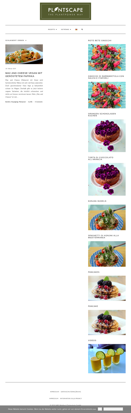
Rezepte (52, 29)
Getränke (65, 29)
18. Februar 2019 (10, 68)
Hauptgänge (14, 102)
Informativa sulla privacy (71, 398)
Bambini (7, 102)
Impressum (54, 391)
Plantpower (22, 102)
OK (100, 409)
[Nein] (128, 409)
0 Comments (38, 102)
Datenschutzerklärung (71, 391)
